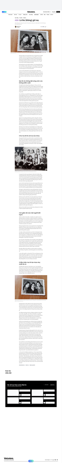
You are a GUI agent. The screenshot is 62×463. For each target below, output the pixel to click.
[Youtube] (57, 460)
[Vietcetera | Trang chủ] (31, 12)
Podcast (48, 14)
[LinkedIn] (53, 460)
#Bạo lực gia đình (32, 365)
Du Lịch (20, 14)
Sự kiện (41, 14)
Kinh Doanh (10, 14)
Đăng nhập (54, 11)
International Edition (46, 11)
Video (45, 14)
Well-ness (16, 20)
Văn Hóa (15, 14)
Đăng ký (58, 11)
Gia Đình (20, 17)
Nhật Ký (24, 17)
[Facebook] (51, 460)
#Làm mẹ (27, 365)
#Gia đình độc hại (21, 365)
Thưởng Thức (25, 14)
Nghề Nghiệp (36, 14)
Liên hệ (51, 14)
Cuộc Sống (31, 14)
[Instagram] (55, 460)
